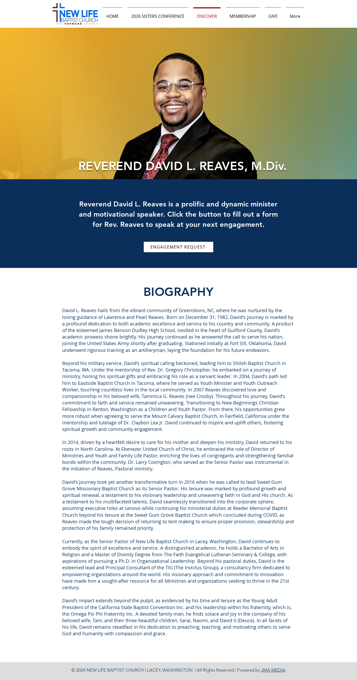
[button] (242, 13)
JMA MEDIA (273, 670)
